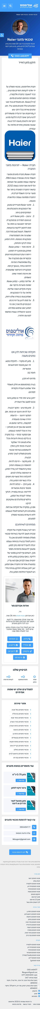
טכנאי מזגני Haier (22, 14)
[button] (10, 5)
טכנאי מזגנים (33, 14)
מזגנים (9, 765)
